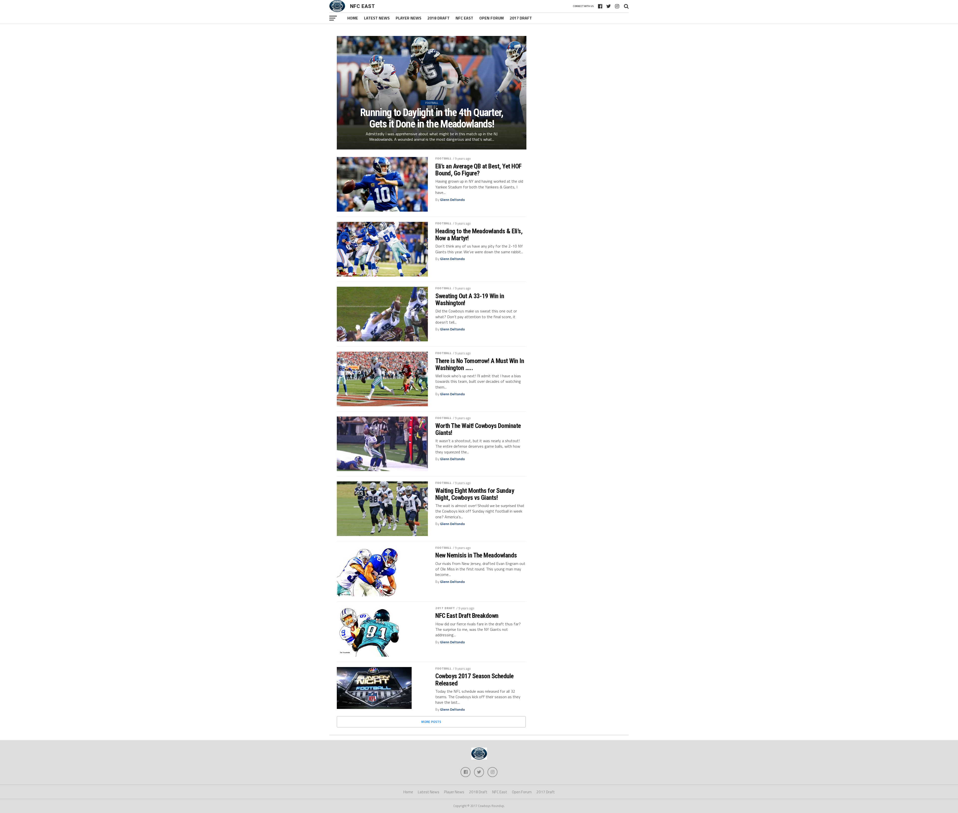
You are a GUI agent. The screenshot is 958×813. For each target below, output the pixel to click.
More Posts (431, 721)
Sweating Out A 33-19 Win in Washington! (469, 299)
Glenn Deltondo (452, 199)
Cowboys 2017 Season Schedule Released (474, 679)
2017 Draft (521, 18)
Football (443, 158)
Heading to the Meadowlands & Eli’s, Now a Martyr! (478, 235)
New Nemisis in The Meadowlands (476, 555)
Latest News (377, 18)
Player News (408, 18)
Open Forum (491, 18)
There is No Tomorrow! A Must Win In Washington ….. (479, 364)
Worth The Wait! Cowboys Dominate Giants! (478, 429)
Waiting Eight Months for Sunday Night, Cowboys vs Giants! (474, 494)
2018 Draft (438, 18)
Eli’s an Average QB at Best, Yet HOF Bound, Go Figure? (478, 170)
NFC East (464, 18)
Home (352, 18)
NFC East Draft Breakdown (466, 615)
